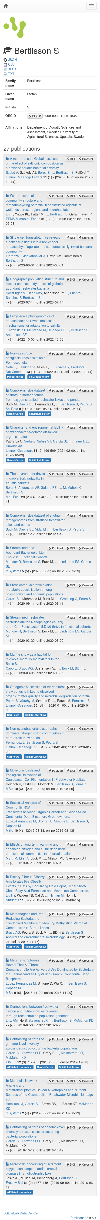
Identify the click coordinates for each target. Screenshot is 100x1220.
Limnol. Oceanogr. (19, 450)
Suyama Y (61, 367)
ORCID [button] (36, 116)
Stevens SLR (38, 1020)
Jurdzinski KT (15, 330)
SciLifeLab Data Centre (20, 1213)
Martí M (11, 858)
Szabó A (12, 172)
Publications (79, 1217)
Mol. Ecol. (13, 496)
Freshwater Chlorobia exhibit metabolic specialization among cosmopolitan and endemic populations (34, 589)
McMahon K (72, 487)
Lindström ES (69, 561)
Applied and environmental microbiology (35, 937)
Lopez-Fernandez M (21, 821)
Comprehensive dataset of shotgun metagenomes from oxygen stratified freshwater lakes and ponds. (43, 395)
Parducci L (79, 367)
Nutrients (12, 900)
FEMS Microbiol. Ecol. (22, 218)
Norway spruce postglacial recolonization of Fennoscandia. (26, 358)
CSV (10, 64)
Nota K (11, 367)
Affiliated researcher (19, 1067)
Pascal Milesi (15, 376)
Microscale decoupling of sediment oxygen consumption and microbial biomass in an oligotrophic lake (33, 1169)
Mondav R (13, 561)
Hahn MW (34, 293)
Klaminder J (26, 367)
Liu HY (10, 895)
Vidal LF (41, 529)
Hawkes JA (14, 445)
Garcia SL (26, 404)
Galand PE (49, 487)
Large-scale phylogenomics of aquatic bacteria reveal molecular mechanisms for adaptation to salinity (33, 321)
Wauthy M (27, 700)
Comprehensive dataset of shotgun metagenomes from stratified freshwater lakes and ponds (35, 520)
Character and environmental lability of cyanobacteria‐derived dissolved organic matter (34, 432)
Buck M (11, 529)
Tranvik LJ (81, 441)
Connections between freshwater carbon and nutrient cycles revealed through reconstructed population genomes (37, 1011)
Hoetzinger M (16, 293)
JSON (12, 59)
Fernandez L (15, 742)
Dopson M (13, 825)
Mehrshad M (36, 330)
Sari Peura (13, 715)
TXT (10, 73)
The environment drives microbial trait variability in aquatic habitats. (25, 478)
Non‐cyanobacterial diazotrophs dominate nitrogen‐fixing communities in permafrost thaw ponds (35, 733)
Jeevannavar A (34, 255)
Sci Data (12, 408)
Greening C (68, 598)
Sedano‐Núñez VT (37, 441)
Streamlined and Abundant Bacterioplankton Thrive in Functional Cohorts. (27, 552)
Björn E (80, 668)
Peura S (86, 404)
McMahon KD (83, 1020)
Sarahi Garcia (15, 413)
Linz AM (12, 1020)
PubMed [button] (57, 196)
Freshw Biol (14, 1182)
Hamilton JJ (14, 1103)
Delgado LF (56, 330)
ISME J (11, 1062)
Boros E (44, 172)
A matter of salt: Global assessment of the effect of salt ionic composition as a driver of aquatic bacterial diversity (34, 163)
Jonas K (81, 784)
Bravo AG (26, 668)
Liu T (9, 214)
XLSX (11, 68)
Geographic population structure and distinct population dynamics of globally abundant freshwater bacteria (35, 284)
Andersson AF (16, 334)
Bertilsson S (64, 172)
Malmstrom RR (72, 1052)
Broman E (45, 821)
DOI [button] (72, 159)
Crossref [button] (87, 159)
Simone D (61, 821)
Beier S (11, 487)
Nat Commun (15, 371)
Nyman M (57, 895)
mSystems (13, 571)
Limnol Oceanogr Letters (24, 177)
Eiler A (24, 858)
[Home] (5, 6)
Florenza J (13, 255)
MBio (9, 788)
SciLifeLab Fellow (39, 376)
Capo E (11, 668)
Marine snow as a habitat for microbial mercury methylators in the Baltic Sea (32, 659)
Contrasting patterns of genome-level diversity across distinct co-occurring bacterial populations (35, 1131)
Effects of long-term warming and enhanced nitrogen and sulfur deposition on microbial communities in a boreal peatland (39, 849)
